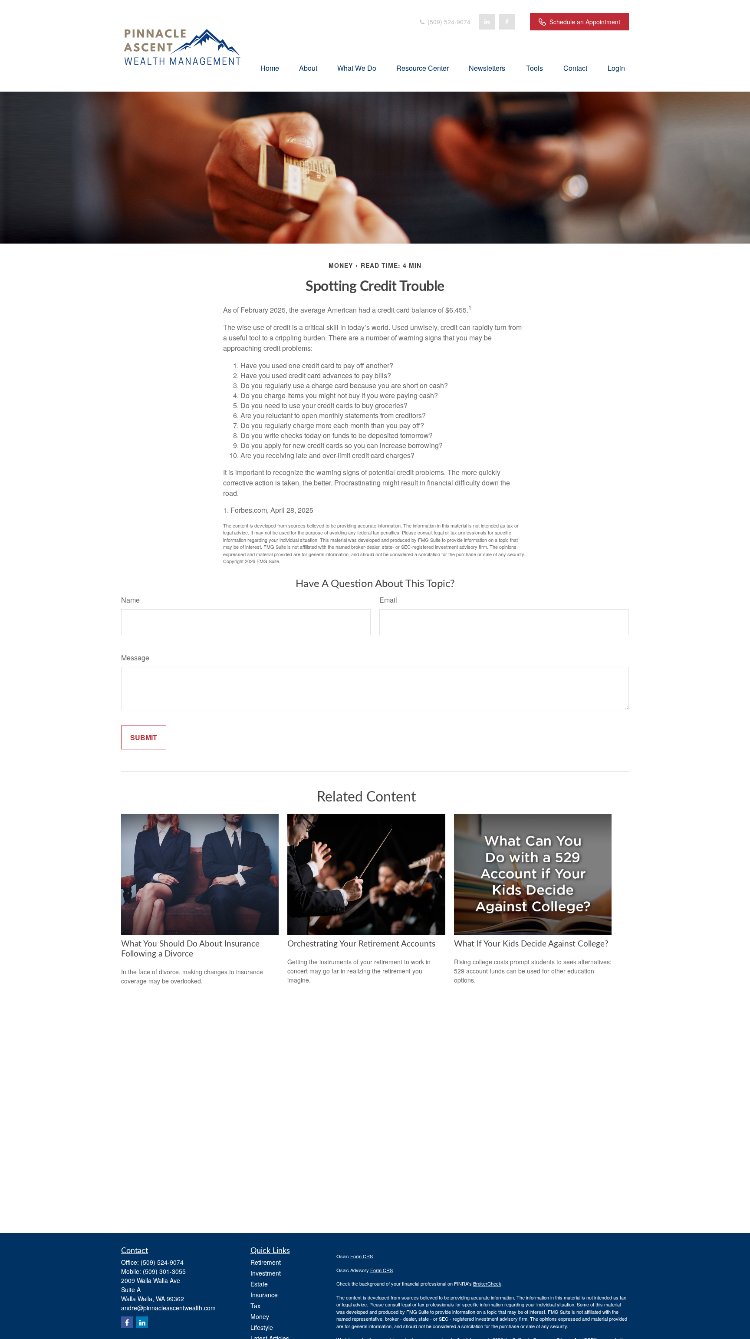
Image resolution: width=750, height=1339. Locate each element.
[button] (270, 67)
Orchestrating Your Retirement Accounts (361, 944)
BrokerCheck (487, 1283)
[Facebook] (507, 22)
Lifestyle (261, 1327)
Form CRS (361, 1256)
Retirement (265, 1262)
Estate (259, 1284)
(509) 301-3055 (164, 1271)
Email (388, 600)
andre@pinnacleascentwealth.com (168, 1307)
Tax (255, 1305)
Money (259, 1316)
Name (130, 600)
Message (135, 658)
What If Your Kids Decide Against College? (531, 944)
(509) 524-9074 (448, 21)
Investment (265, 1273)
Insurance (264, 1294)
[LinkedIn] (487, 22)
